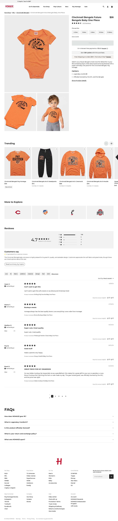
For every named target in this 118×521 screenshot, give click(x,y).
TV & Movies (31, 473)
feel (43, 274)
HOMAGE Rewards (77, 499)
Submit (111, 476)
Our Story (30, 497)
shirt (48, 274)
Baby (50, 480)
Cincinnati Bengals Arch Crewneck (71, 181)
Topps (73, 476)
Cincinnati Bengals (22, 13)
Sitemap (18, 518)
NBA (5, 478)
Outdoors (30, 483)
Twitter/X (7, 504)
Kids (50, 478)
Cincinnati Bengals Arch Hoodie (97, 181)
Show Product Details (79, 80)
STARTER (74, 473)
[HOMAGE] (9, 6)
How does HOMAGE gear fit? (15, 416)
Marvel (73, 483)
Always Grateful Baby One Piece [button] (43, 356)
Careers (29, 499)
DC (72, 485)
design (37, 274)
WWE (28, 480)
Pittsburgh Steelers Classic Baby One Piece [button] (46, 335)
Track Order (53, 504)
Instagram (7, 499)
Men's (51, 473)
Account (74, 497)
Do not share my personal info (44, 518)
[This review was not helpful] (111, 298)
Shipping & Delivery (55, 506)
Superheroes (31, 478)
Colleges (7, 485)
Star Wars (74, 480)
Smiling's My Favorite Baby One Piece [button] (44, 294)
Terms (24, 518)
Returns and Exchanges (57, 509)
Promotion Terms (54, 501)
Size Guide (75, 36)
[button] (112, 6)
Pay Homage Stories (11, 497)
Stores (29, 501)
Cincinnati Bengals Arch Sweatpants (44, 181)
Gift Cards (74, 506)
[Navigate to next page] (59, 398)
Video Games (31, 476)
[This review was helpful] (108, 298)
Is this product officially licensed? (17, 428)
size (6, 274)
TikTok (6, 501)
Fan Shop (7, 13)
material (30, 274)
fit (10, 274)
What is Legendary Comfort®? (16, 422)
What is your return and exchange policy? (20, 434)
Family (29, 485)
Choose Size (93, 43)
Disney (73, 478)
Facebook (7, 506)
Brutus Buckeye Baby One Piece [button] (43, 315)
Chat (6, 509)
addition (22, 274)
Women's (52, 476)
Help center (53, 497)
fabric (16, 274)
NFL (13, 13)
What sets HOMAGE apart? (14, 439)
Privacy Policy (31, 518)
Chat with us (53, 499)
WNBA (6, 480)
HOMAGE (11, 518)
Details (108, 57)
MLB (5, 473)
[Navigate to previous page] (59, 395)
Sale (86, 6)
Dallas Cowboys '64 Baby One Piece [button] (44, 381)
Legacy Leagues (9, 488)
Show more (55, 274)
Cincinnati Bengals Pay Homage (15, 181)
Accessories (53, 483)
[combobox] (106, 278)
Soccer (6, 483)
